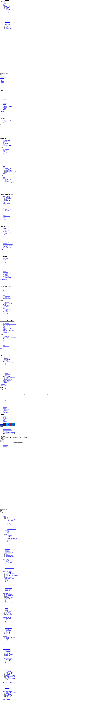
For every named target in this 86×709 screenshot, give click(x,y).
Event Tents (7, 662)
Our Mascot (7, 7)
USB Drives (5, 368)
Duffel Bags (5, 229)
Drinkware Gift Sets (6, 263)
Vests (4, 173)
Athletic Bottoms (8, 198)
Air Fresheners (8, 671)
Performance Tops (8, 197)
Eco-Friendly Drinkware (9, 693)
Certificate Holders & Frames (8, 330)
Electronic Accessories (7, 365)
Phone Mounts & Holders (10, 678)
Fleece (4, 166)
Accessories (7, 517)
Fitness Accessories (8, 200)
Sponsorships (7, 9)
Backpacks (5, 228)
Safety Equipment (8, 645)
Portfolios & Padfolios (9, 602)
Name (1, 438)
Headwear (3, 138)
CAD (13, 1)
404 (1, 387)
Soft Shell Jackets (8, 170)
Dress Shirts (5, 92)
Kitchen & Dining (8, 614)
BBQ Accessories (8, 627)
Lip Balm (7, 652)
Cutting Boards (8, 611)
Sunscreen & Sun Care (9, 654)
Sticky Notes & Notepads (10, 603)
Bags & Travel (4, 226)
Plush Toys (7, 704)
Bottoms (2, 118)
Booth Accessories (8, 661)
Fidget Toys (7, 700)
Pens (4, 295)
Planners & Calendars (7, 298)
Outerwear (7, 530)
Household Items (8, 613)
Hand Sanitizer (8, 650)
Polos (4, 94)
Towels (6, 199)
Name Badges (7, 665)
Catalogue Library (8, 13)
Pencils (4, 293)
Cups (4, 326)
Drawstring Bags (6, 230)
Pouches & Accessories (7, 235)
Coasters (6, 610)
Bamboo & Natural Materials (10, 692)
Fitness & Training (6, 196)
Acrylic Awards (6, 323)
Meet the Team (8, 6)
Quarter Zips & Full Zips (7, 95)
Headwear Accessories (7, 145)
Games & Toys (8, 701)
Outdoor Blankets (8, 631)
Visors (4, 144)
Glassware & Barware (7, 261)
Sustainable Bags (8, 696)
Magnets (4, 290)
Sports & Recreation (6, 194)
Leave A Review (8, 12)
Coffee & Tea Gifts (8, 684)
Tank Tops (5, 97)
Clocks (4, 331)
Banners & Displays (9, 660)
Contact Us (2, 1)
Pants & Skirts (5, 121)
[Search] (1, 74)
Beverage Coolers (6, 264)
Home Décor (7, 612)
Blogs (6, 10)
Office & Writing (5, 286)
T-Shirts (4, 99)
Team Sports (5, 204)
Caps (4, 142)
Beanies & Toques (6, 140)
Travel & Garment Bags (7, 233)
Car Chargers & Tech (9, 673)
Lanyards (7, 664)
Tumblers (4, 259)
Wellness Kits (7, 655)
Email (1, 439)
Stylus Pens (7, 297)
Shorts (4, 122)
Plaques (4, 327)
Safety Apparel (8, 644)
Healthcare (7, 638)
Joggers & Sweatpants (7, 120)
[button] (43, 15)
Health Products (8, 651)
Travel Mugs (5, 262)
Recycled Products (8, 694)
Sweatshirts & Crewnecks (7, 96)
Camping (7, 629)
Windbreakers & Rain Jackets (10, 171)
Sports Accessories (6, 203)
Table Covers (7, 667)
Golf (4, 201)
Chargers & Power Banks (10, 362)
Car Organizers (8, 674)
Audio (4, 357)
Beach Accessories (8, 628)
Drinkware (3, 256)
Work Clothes (7, 640)
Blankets (6, 608)
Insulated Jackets (8, 168)
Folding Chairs (8, 630)
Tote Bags (5, 231)
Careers (6, 8)
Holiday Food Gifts (8, 687)
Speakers (6, 360)
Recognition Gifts (6, 332)
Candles (6, 609)
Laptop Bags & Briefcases (8, 232)
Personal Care (7, 653)
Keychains (7, 702)
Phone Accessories (8, 364)
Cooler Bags (5, 234)
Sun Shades (7, 679)
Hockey (4, 202)
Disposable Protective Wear (10, 637)
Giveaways (7, 663)
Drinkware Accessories (7, 265)
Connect (4, 5)
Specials (4, 4)
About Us (4, 3)
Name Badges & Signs (7, 328)
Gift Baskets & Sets (8, 685)
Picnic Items (7, 633)
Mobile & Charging (6, 361)
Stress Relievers (8, 707)
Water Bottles (5, 258)
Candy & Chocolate (9, 683)
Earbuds (6, 358)
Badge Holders (8, 659)
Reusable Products (8, 695)
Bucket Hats (5, 141)
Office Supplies (6, 292)
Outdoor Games (8, 632)
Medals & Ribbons (6, 325)
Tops (1, 90)
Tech (1, 355)
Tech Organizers (6, 366)
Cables (6, 363)
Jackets (4, 167)
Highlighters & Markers (7, 289)
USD (8, 1)
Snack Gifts (7, 688)
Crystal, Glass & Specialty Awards (9, 324)
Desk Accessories (6, 288)
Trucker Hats (5, 143)
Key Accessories (8, 677)
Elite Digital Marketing (18, 442)
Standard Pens (7, 296)
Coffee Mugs (5, 260)
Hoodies (4, 93)
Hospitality (7, 639)
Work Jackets (7, 172)
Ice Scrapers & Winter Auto (10, 676)
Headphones (7, 359)
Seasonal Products (8, 705)
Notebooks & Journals (7, 291)
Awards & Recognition (7, 321)
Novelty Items (7, 703)
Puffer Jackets (7, 169)
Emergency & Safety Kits (10, 675)
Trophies (4, 329)
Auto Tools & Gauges (9, 672)
